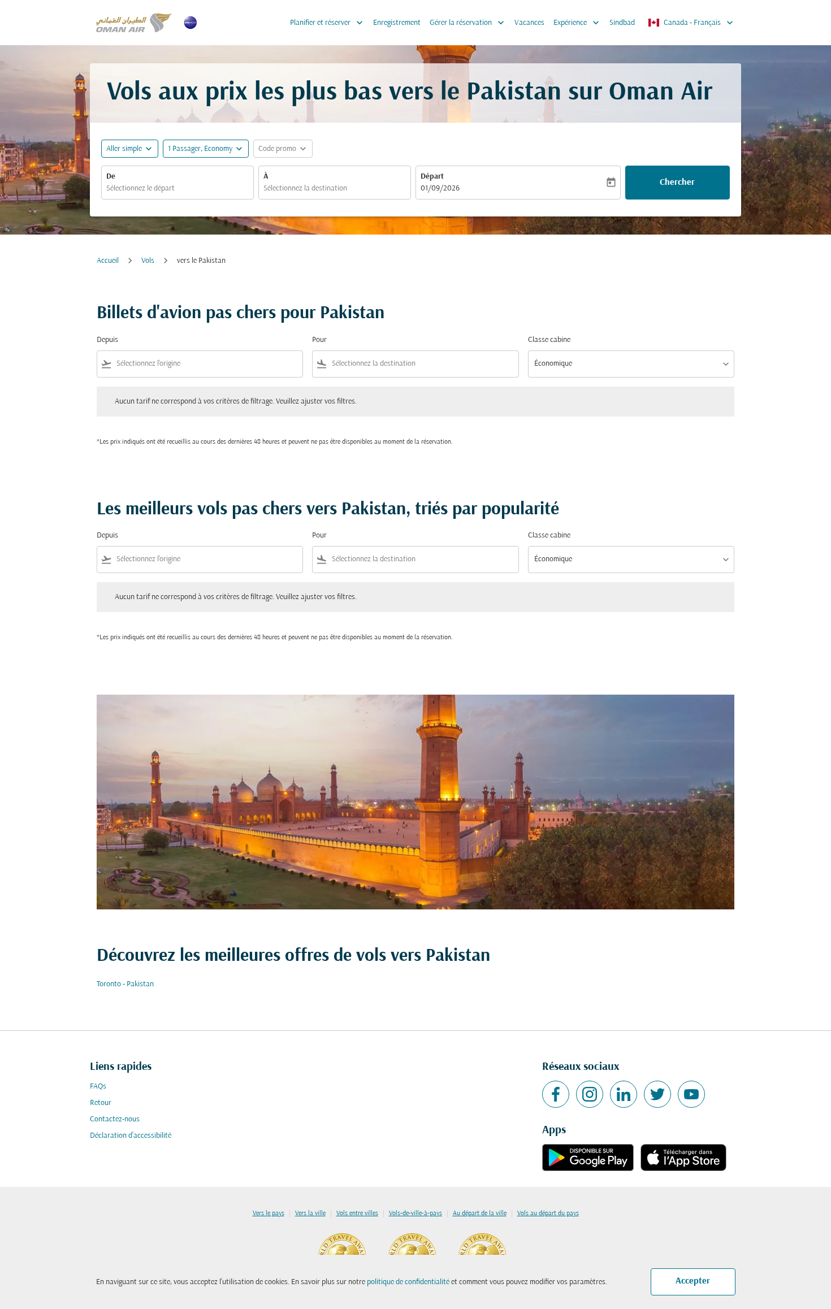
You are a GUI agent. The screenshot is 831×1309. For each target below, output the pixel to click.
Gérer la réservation (468, 22)
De (110, 176)
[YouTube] (691, 1094)
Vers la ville (310, 1213)
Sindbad (622, 23)
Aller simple (124, 149)
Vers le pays (268, 1213)
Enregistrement (397, 23)
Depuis (107, 340)
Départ (432, 176)
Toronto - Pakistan (125, 984)
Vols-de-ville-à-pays (415, 1213)
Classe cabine (549, 340)
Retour (100, 1103)
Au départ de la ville (480, 1213)
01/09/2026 (440, 188)
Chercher (677, 182)
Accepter (693, 1281)
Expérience (577, 22)
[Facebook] (555, 1094)
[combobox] (177, 188)
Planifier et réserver (327, 22)
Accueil (108, 261)
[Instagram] (589, 1094)
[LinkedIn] (623, 1094)
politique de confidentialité (408, 1282)
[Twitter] (657, 1094)
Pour (319, 340)
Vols (147, 261)
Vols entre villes (357, 1213)
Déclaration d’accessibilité (130, 1136)
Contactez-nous (115, 1119)
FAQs (98, 1086)
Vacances (529, 23)
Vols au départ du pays (548, 1213)
